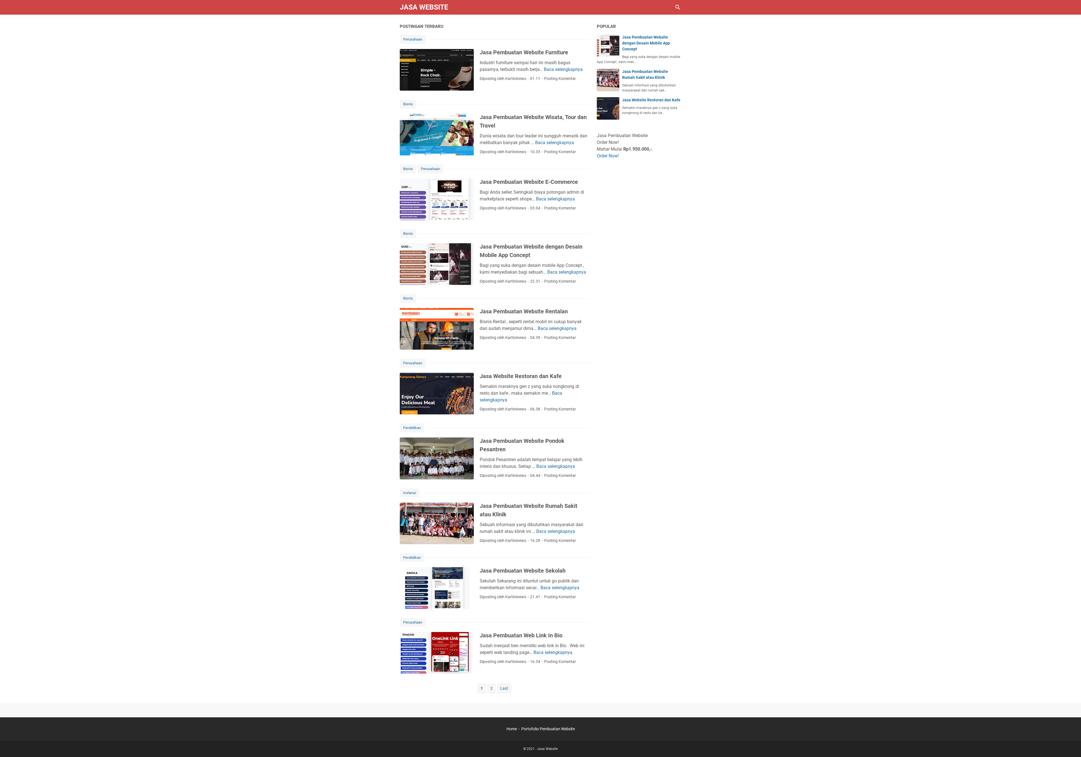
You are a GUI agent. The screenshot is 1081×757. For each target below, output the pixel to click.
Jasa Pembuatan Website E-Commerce (529, 181)
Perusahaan (412, 39)
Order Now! (608, 155)
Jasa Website (424, 7)
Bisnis (408, 104)
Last (504, 688)
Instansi (409, 493)
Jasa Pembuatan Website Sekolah (523, 570)
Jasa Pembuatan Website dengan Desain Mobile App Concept (646, 43)
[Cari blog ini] (677, 7)
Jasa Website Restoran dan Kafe (521, 376)
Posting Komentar (560, 78)
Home (511, 729)
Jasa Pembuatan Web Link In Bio (521, 635)
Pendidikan (412, 428)
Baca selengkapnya (563, 69)
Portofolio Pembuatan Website (548, 729)
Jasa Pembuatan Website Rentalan (524, 311)
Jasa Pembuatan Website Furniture (524, 52)
